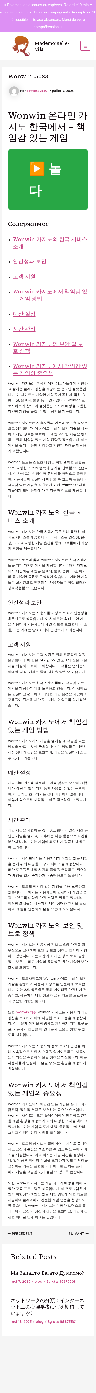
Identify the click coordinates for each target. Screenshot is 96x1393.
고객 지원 (24, 276)
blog (38, 1281)
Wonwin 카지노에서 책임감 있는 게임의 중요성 (50, 369)
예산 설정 (24, 313)
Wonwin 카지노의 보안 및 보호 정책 (48, 347)
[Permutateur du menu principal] (85, 46)
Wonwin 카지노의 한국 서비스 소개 (50, 243)
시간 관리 (24, 328)
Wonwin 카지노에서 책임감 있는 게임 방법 (50, 295)
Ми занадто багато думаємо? (47, 1272)
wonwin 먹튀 (26, 1012)
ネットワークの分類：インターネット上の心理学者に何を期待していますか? (47, 1307)
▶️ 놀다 (45, 179)
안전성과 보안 (30, 261)
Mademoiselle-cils (52, 46)
